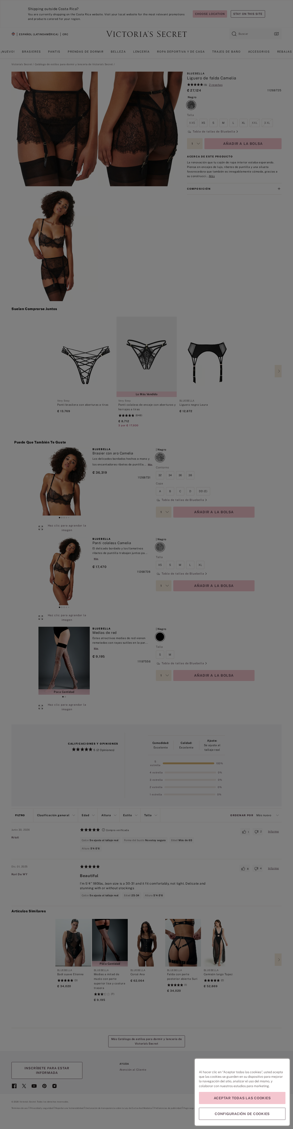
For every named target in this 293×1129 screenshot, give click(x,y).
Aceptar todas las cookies (242, 1098)
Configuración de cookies (242, 1114)
